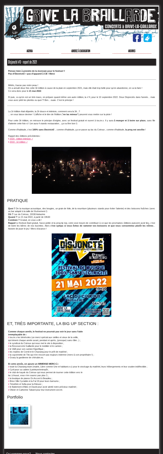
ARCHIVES (131, 51)
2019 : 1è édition (17, 142)
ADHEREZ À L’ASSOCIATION (80, 51)
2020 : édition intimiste (20, 139)
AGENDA (30, 51)
